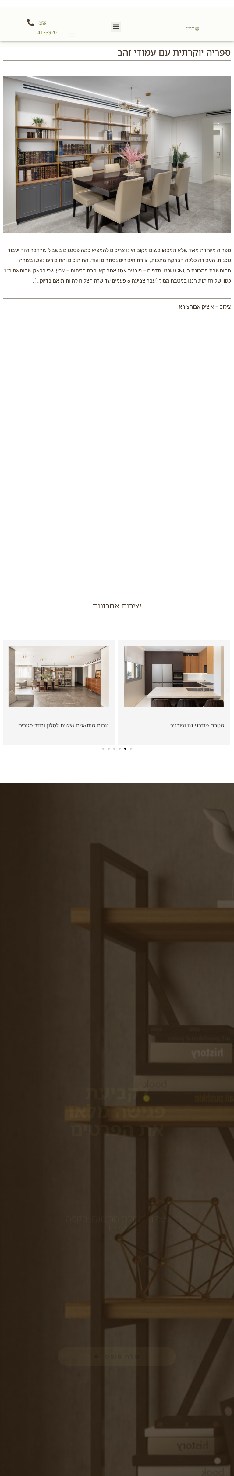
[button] (71, 35)
